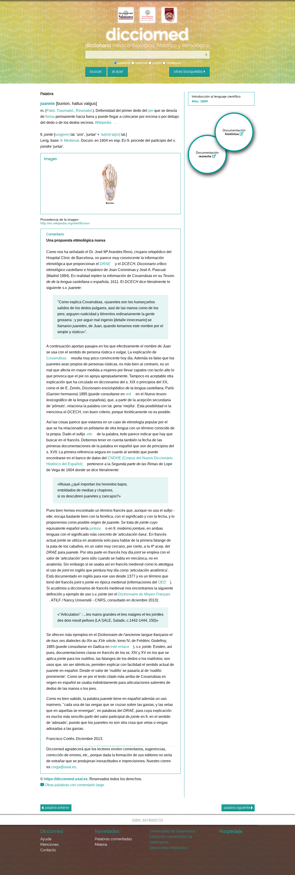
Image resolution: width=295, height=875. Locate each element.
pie (150, 111)
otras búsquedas (189, 71)
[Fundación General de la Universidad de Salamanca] (169, 15)
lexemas (141, 63)
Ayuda (45, 839)
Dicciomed (51, 831)
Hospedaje (230, 831)
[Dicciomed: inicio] (147, 34)
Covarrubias (56, 358)
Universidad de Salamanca (172, 831)
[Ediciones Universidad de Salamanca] (125, 15)
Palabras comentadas (113, 839)
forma (50, 116)
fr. (61, 140)
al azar (117, 71)
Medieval (71, 140)
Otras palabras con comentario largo (74, 785)
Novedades (107, 831)
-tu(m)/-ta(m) (110, 134)
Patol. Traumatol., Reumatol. (69, 111)
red (128, 394)
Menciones (49, 844)
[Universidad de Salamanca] (147, 15)
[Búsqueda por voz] (206, 54)
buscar (96, 71)
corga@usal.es (63, 767)
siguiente (237, 807)
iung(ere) (62, 134)
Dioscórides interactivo (168, 848)
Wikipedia (103, 122)
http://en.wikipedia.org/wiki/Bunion (65, 223)
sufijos (156, 63)
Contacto (48, 850)
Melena (101, 844)
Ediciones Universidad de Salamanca (170, 839)
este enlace (119, 647)
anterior (57, 807)
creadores (173, 63)
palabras (123, 63)
